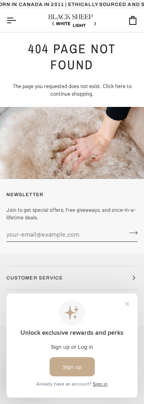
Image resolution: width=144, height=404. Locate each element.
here (120, 86)
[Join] (131, 233)
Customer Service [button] (34, 278)
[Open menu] (18, 20)
